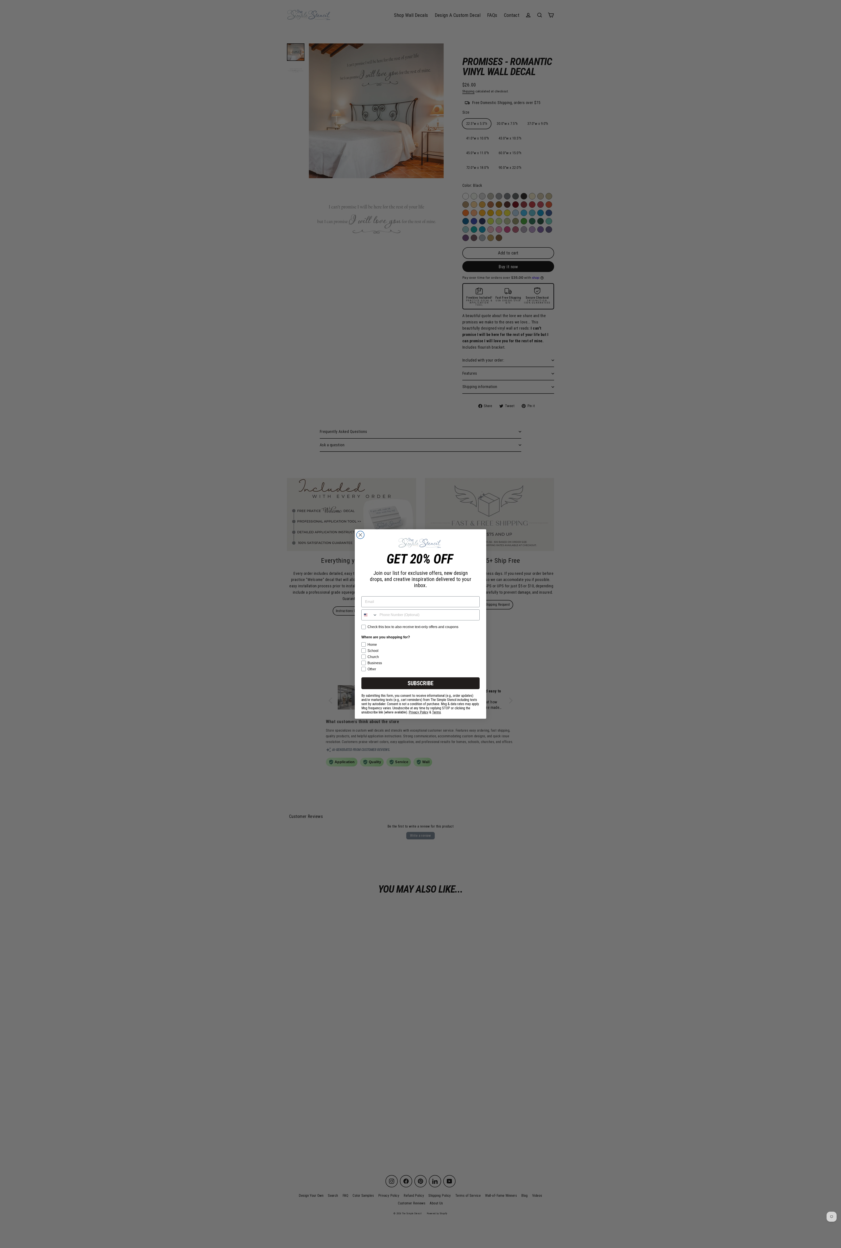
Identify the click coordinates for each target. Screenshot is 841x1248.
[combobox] (369, 615)
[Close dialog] (360, 535)
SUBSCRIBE (420, 683)
